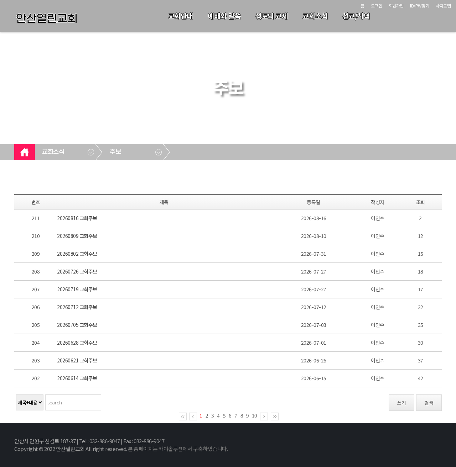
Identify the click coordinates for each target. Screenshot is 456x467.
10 (254, 416)
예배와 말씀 (224, 16)
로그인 (376, 5)
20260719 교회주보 (77, 289)
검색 (429, 402)
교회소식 (314, 16)
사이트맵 (443, 5)
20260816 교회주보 (77, 218)
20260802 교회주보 (77, 253)
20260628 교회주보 (77, 342)
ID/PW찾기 (419, 5)
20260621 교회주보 (77, 360)
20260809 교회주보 (77, 235)
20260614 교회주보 (77, 378)
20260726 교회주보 (77, 271)
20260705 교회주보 (77, 324)
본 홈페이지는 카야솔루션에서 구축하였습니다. (178, 448)
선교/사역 (356, 16)
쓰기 (401, 402)
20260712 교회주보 (77, 307)
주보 (115, 151)
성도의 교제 (271, 16)
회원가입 (396, 5)
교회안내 (180, 16)
